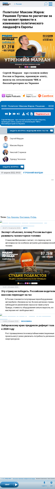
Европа (15, 217)
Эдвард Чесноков (18, 159)
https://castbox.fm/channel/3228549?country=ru (53, 95)
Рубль (33, 217)
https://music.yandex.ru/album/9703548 (36, 95)
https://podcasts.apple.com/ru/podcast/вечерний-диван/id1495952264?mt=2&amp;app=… (20, 95)
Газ (8, 217)
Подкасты (44, 485)
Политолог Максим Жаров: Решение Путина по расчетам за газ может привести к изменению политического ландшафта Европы (27, 19)
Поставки (24, 217)
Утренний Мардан (33, 173)
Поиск (45, 4)
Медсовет (8, 478)
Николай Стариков (18, 152)
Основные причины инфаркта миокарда (24, 478)
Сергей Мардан (17, 138)
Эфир (51, 485)
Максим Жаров (16, 145)
